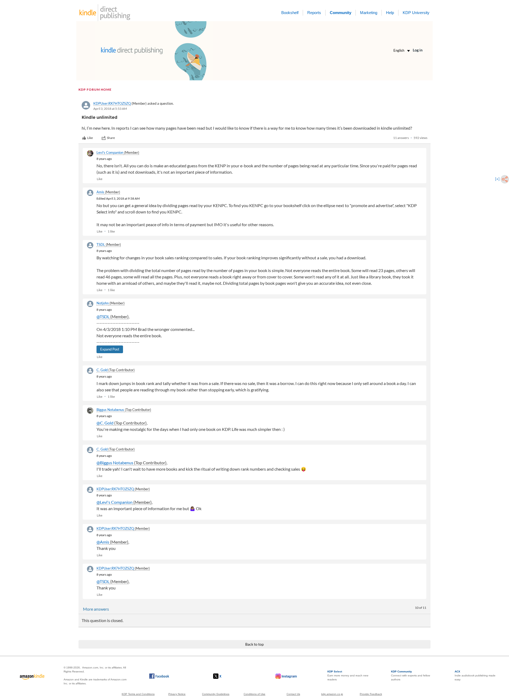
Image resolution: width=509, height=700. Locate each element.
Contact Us (293, 694)
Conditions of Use (254, 694)
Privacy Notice (177, 694)
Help (390, 12)
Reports (314, 12)
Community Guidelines (215, 694)
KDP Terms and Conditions (138, 694)
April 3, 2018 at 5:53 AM (110, 109)
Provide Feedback (371, 694)
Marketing (368, 12)
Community (340, 12)
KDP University (416, 12)
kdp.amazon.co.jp (332, 694)
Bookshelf (290, 12)
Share (111, 138)
